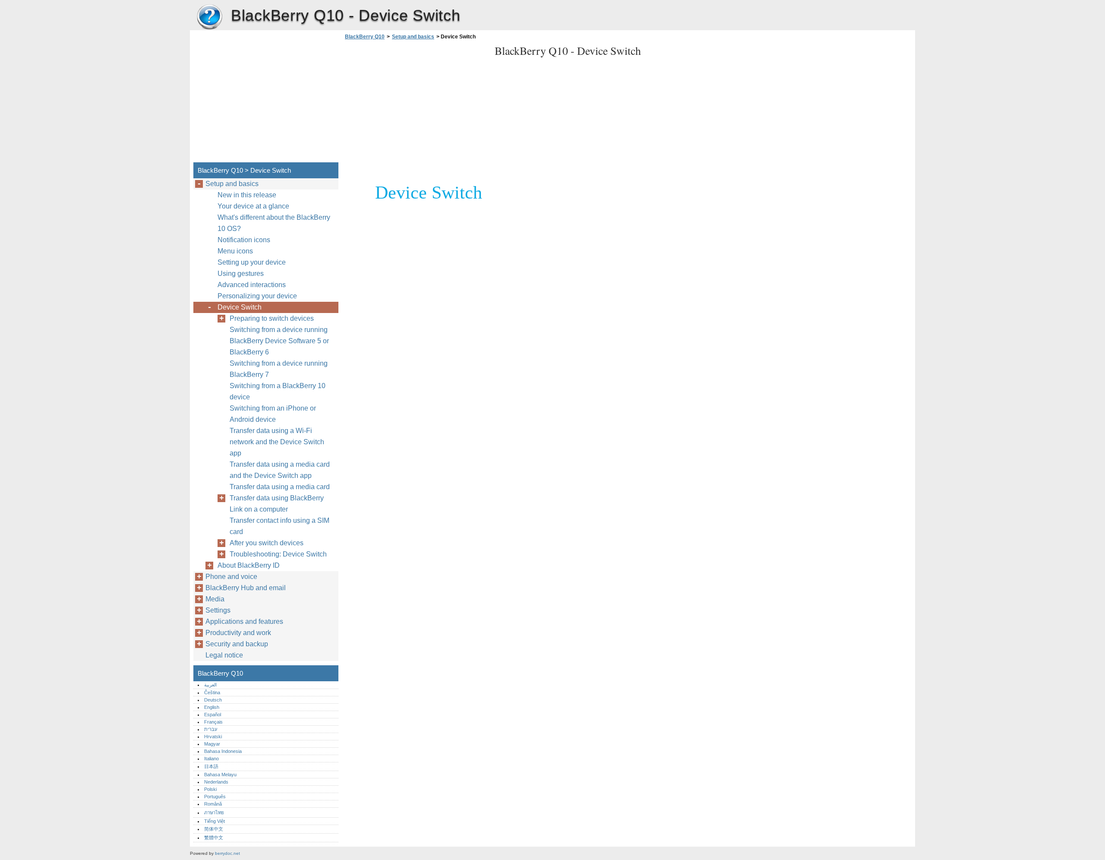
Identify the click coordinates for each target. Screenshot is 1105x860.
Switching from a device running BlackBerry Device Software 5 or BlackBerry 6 (279, 341)
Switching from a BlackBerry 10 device (277, 391)
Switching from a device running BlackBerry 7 (279, 369)
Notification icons (244, 239)
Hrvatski (213, 736)
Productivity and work (238, 632)
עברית (210, 729)
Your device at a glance (253, 206)
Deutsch (213, 699)
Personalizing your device (257, 296)
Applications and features (244, 621)
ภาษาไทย (214, 812)
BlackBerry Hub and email (245, 587)
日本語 (211, 766)
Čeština (212, 692)
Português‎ (215, 796)
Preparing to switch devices (272, 318)
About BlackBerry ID (249, 565)
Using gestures (241, 273)
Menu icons (235, 251)
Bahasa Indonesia (223, 751)
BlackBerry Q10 (209, 17)
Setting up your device (252, 262)
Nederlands (216, 781)
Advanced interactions (252, 284)
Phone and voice (231, 576)
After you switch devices (266, 543)
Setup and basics (413, 37)
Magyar (212, 743)
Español (212, 714)
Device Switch (240, 307)
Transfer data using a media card (280, 486)
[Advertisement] (415, 103)
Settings (217, 610)
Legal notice (224, 655)
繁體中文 (213, 837)
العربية (210, 684)
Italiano (211, 758)
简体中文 (213, 829)
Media (214, 599)
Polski (210, 789)
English (211, 707)
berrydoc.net (227, 853)
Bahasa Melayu (220, 774)
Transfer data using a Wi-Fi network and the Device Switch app (277, 442)
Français (213, 721)
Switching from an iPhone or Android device (273, 414)
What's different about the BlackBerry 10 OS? (274, 223)
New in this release (247, 195)
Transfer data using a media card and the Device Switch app (280, 470)
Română (213, 803)
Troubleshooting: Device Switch (278, 554)
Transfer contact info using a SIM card (279, 526)
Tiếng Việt (214, 821)
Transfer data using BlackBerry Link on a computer (277, 503)
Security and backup (236, 644)
